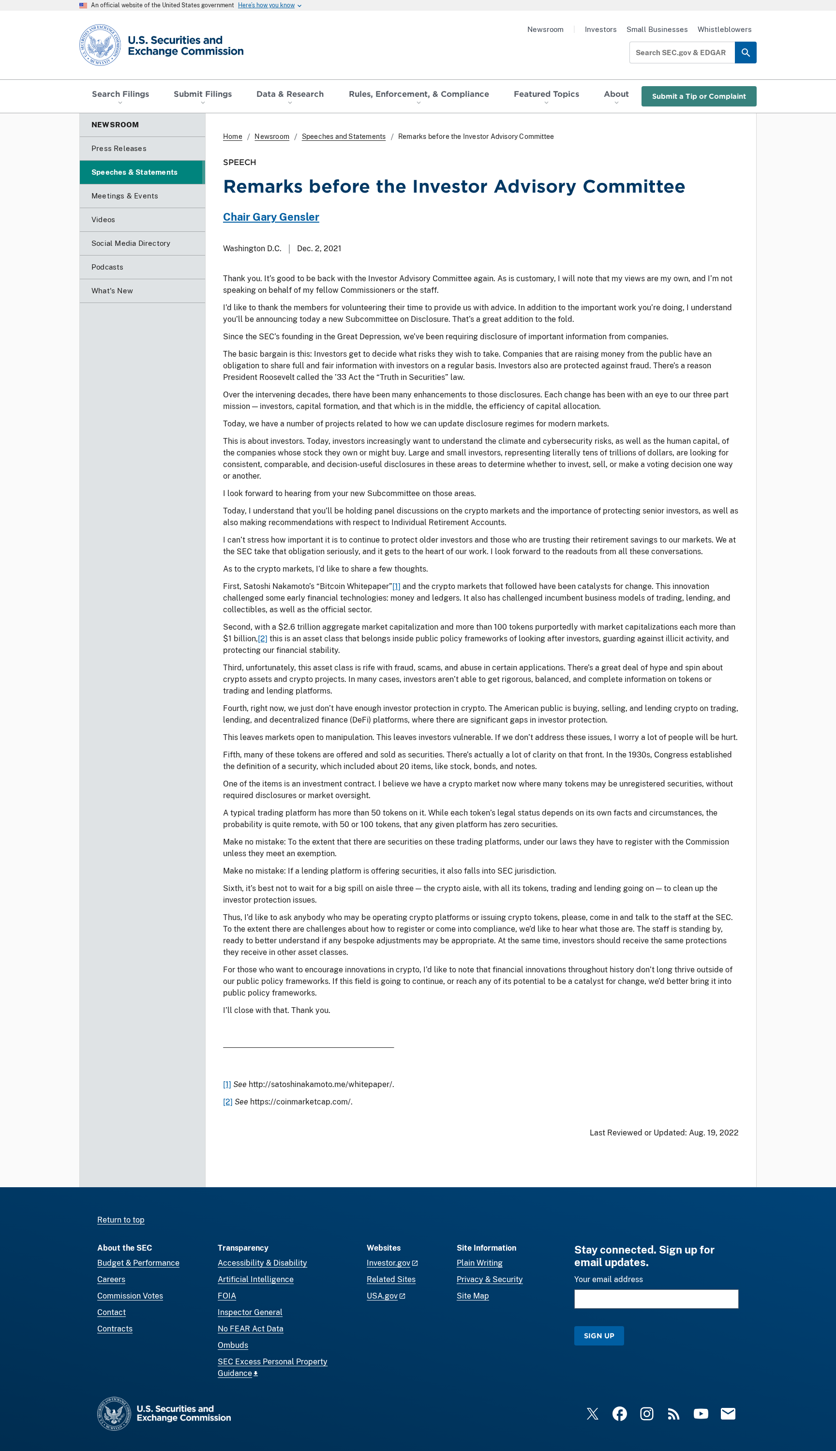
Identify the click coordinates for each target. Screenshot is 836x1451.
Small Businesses (657, 29)
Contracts (115, 1328)
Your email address (608, 1279)
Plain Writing (480, 1263)
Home (232, 136)
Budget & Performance (138, 1263)
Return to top (121, 1219)
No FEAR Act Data (251, 1328)
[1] (396, 586)
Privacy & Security (490, 1279)
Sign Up (599, 1335)
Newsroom (545, 29)
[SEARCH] (746, 52)
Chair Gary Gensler (271, 217)
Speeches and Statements (344, 136)
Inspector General (250, 1312)
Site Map (473, 1295)
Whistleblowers (725, 29)
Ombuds (233, 1345)
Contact (111, 1312)
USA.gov (382, 1295)
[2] (263, 638)
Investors (601, 29)
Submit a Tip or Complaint (699, 96)
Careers (111, 1279)
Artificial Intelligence (256, 1279)
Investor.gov (388, 1263)
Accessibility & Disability (262, 1263)
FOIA (227, 1295)
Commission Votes (130, 1295)
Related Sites (391, 1279)
